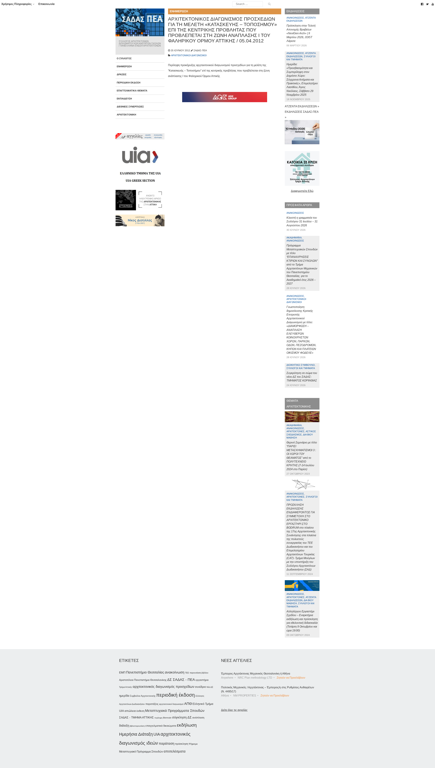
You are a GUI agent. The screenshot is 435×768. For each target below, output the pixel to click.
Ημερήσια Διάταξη (136, 734)
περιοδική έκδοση (175, 695)
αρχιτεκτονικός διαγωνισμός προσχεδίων (163, 686)
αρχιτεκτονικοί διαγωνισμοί (171, 704)
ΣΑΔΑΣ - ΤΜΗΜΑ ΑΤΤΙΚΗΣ (136, 717)
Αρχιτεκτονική (126, 114)
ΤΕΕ (187, 673)
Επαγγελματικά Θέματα (132, 90)
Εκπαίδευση (124, 98)
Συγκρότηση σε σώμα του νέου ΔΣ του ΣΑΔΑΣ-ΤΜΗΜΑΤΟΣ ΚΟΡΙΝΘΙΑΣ (301, 377)
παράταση (166, 743)
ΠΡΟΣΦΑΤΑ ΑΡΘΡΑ (299, 205)
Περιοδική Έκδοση (128, 82)
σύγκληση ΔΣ (182, 717)
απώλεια (130, 710)
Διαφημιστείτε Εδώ (302, 191)
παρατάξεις (151, 703)
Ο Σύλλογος (124, 58)
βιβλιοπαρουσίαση (137, 726)
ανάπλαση (198, 717)
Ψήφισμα (193, 744)
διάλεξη (124, 725)
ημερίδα (124, 695)
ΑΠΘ (188, 704)
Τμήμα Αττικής (125, 687)
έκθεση (140, 710)
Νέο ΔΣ (210, 687)
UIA (156, 734)
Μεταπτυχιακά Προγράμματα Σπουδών (174, 710)
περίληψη (158, 718)
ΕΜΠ (122, 672)
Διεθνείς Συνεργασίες (130, 106)
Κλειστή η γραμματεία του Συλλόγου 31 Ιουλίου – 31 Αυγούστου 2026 (302, 221)
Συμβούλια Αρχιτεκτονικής (142, 696)
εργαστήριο (202, 679)
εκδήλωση (187, 725)
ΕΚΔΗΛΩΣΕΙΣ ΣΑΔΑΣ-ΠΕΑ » (301, 114)
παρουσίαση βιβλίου (199, 673)
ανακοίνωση (174, 672)
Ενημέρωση (124, 66)
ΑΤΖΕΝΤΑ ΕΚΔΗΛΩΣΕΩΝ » (302, 106)
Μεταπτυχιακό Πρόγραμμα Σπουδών (141, 751)
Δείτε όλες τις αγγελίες (234, 710)
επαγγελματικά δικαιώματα (160, 725)
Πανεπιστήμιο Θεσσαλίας (145, 672)
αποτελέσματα (175, 751)
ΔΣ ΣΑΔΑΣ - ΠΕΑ (181, 679)
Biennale (167, 718)
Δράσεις (121, 74)
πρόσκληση (181, 743)
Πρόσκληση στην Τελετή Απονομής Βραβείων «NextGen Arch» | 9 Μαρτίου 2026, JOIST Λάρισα (301, 33)
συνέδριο (200, 686)
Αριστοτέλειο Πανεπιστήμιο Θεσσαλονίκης (143, 679)
